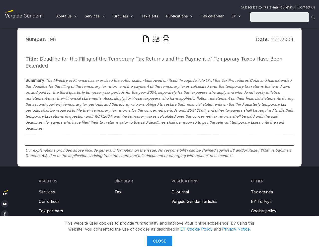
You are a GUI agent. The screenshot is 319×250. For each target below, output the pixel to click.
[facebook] (4, 214)
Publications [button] (177, 16)
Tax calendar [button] (212, 16)
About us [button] (64, 16)
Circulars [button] (120, 16)
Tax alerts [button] (149, 16)
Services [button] (92, 16)
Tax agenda (262, 191)
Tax (117, 191)
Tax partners (51, 210)
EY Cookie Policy (196, 229)
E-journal (180, 191)
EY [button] (234, 16)
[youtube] (4, 204)
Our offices (49, 201)
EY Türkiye (261, 201)
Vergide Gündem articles (194, 201)
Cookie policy (263, 210)
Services (47, 191)
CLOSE (159, 241)
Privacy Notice (236, 229)
